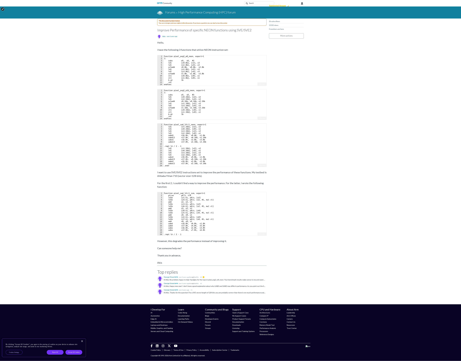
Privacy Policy (191, 350)
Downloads (236, 325)
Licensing (235, 328)
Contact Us (291, 322)
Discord (208, 322)
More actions (286, 35)
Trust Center (292, 328)
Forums (208, 325)
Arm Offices (291, 316)
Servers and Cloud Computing (162, 331)
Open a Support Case (240, 313)
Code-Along (182, 313)
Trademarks (234, 350)
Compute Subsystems (268, 319)
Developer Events (211, 319)
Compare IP (264, 316)
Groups (208, 328)
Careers (290, 319)
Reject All (55, 352)
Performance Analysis (268, 328)
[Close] (82, 341)
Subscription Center (219, 350)
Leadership (291, 313)
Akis (164, 36)
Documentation (184, 316)
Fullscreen (261, 84)
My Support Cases (239, 316)
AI (151, 313)
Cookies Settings (14, 352)
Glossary (167, 350)
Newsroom (291, 325)
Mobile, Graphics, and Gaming (162, 328)
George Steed (169, 277)
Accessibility (204, 350)
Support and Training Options (243, 331)
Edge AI (154, 319)
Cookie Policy (156, 350)
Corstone (263, 322)
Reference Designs (267, 334)
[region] (44, 347)
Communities (210, 313)
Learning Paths (183, 319)
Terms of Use (178, 350)
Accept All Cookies (74, 352)
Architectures (265, 313)
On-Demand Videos (185, 322)
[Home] (164, 3)
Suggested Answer (277, 5)
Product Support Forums (241, 319)
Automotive (155, 316)
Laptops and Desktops (159, 325)
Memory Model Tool (267, 325)
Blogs (207, 316)
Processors (264, 331)
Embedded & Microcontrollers (162, 322)
